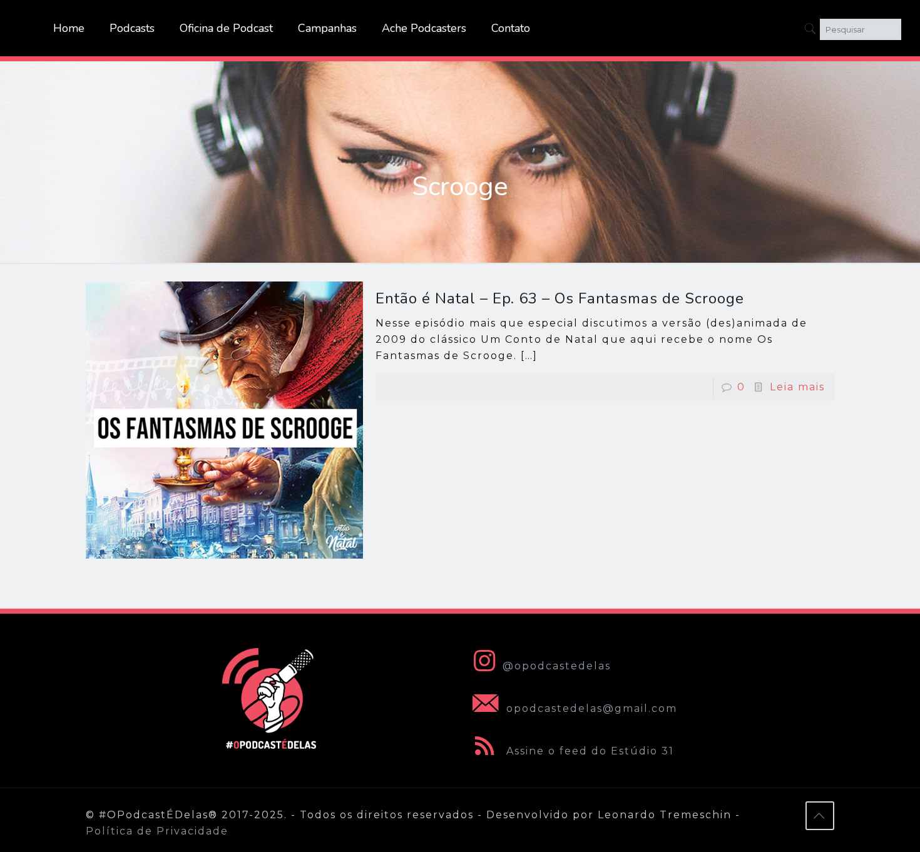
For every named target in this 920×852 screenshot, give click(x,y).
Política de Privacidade (157, 831)
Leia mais (797, 387)
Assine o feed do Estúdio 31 (588, 751)
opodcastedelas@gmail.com (590, 708)
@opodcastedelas (557, 666)
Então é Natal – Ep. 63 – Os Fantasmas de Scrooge (560, 298)
